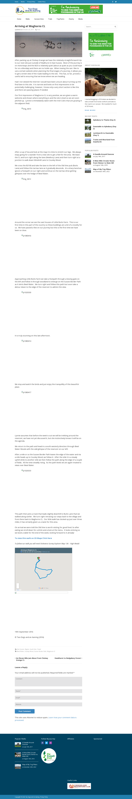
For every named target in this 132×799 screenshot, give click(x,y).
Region (27, 649)
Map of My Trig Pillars (102, 169)
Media (23, 2)
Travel (39, 649)
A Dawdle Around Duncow (103, 154)
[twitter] (115, 1)
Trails (50, 19)
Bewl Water (20, 651)
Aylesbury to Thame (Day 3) (104, 120)
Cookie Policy (41, 2)
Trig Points (60, 19)
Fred (38, 30)
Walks (28, 19)
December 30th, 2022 (102, 171)
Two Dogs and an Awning (32, 797)
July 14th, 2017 (100, 156)
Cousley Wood (29, 651)
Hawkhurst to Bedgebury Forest (68, 658)
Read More (90, 110)
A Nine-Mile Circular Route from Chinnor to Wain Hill (103, 162)
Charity (71, 19)
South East (33, 649)
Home (16, 2)
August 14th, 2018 (101, 165)
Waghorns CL (51, 651)
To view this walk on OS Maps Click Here (33, 538)
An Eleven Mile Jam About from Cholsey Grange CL (32, 659)
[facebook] (112, 1)
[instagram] (50, 742)
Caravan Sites (39, 19)
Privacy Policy (31, 2)
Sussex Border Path (40, 651)
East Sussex (20, 649)
